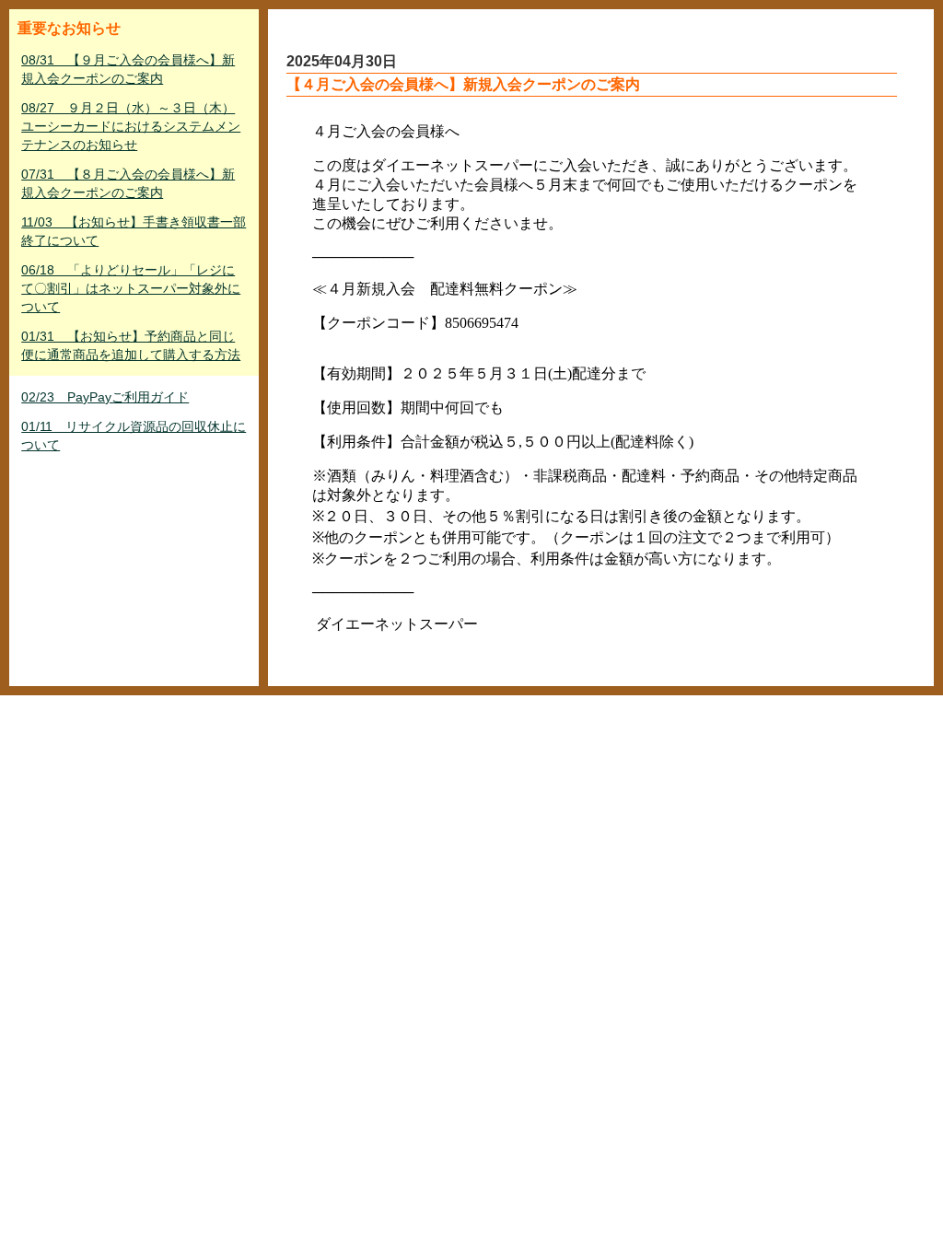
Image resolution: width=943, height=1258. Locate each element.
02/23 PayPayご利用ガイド (105, 397)
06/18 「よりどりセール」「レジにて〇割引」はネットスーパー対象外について (130, 288)
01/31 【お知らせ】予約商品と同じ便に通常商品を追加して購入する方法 (130, 345)
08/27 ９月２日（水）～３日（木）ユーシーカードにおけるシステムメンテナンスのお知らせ (130, 126)
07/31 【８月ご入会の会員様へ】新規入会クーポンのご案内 (128, 183)
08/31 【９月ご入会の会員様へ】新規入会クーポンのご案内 (128, 69)
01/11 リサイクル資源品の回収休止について (133, 435)
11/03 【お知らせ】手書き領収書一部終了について (133, 231)
